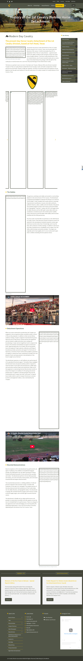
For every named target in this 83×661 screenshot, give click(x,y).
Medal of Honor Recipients (68, 49)
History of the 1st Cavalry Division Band (68, 61)
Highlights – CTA (30, 623)
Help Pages (28, 619)
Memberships (59, 5)
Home (54, 1)
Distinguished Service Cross (68, 52)
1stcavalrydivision (74, 647)
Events (28, 617)
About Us (30, 5)
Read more (8, 599)
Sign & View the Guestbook (14, 650)
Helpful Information (31, 621)
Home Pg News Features (31, 625)
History (53, 5)
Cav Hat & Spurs (65, 58)
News (27, 627)
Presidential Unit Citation (68, 75)
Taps (9, 620)
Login (73, 5)
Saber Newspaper (12, 629)
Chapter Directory (12, 626)
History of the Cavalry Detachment (67, 72)
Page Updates (29, 630)
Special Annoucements (31, 632)
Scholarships (36, 5)
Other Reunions (48, 617)
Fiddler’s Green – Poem (67, 65)
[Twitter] (12, 1)
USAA (58, 1)
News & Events (11, 632)
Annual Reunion (45, 5)
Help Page (67, 1)
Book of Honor (65, 55)
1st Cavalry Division (65, 647)
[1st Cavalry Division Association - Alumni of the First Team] (9, 5)
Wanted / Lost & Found (50, 619)
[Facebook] (7, 1)
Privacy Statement (12, 647)
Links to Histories (66, 81)
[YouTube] (9, 1)
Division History (65, 46)
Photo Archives (65, 39)
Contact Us (10, 639)
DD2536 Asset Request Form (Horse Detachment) (14, 635)
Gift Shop (73, 1)
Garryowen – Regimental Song (69, 68)
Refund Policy (11, 645)
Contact (62, 1)
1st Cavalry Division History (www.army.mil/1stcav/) (68, 43)
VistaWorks (46, 658)
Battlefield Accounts (66, 78)
